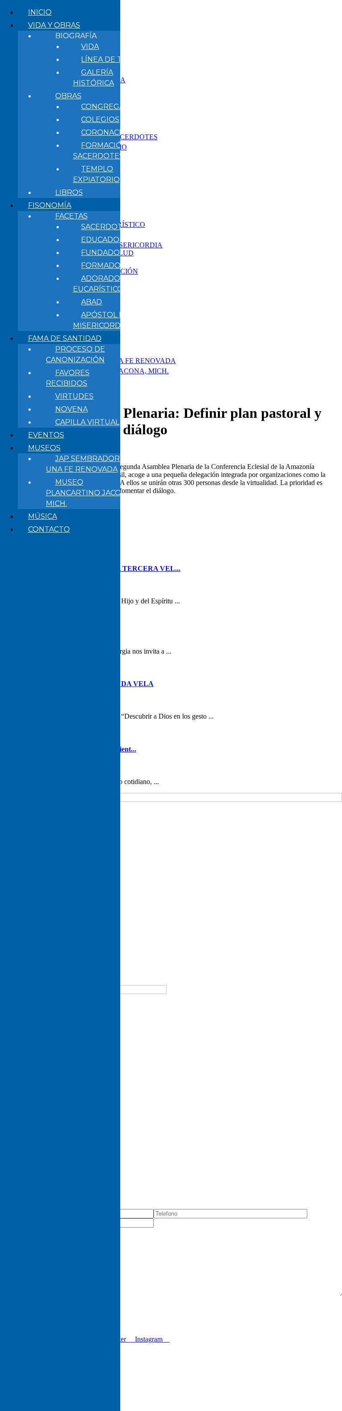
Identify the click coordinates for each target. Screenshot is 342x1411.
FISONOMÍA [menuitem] (49, 205)
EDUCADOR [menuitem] (103, 239)
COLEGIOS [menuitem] (100, 119)
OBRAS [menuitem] (68, 96)
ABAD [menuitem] (91, 302)
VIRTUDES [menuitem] (74, 396)
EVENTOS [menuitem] (46, 435)
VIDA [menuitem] (90, 46)
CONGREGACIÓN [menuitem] (112, 106)
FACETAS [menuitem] (71, 216)
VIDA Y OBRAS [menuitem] (54, 25)
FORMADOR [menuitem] (103, 265)
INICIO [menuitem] (40, 12)
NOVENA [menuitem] (71, 409)
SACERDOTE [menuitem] (104, 226)
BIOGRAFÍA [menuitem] (76, 36)
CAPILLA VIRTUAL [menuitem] (87, 422)
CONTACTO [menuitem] (49, 529)
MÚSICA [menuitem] (42, 516)
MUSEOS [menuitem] (44, 448)
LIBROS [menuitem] (69, 192)
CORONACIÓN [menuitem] (107, 132)
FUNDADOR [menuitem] (103, 252)
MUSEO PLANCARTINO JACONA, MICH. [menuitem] (90, 493)
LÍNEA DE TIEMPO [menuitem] (114, 59)
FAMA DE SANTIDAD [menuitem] (65, 338)
